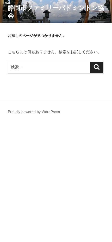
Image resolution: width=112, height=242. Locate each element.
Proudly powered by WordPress (34, 112)
